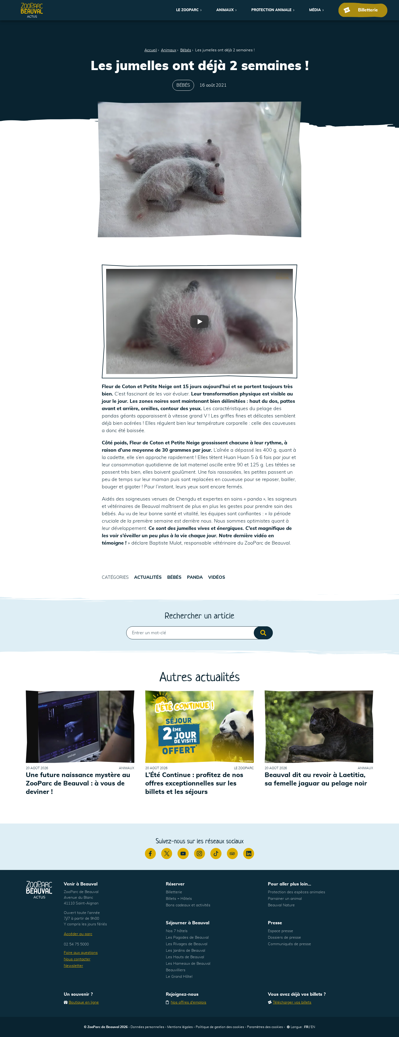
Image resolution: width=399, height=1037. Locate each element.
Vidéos (216, 577)
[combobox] (199, 632)
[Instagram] (199, 853)
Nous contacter (77, 959)
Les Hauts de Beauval (185, 957)
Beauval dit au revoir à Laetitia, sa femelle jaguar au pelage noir (316, 779)
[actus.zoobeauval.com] (32, 10)
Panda (195, 577)
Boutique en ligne (84, 1002)
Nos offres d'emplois (188, 1002)
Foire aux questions (81, 953)
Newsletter (73, 966)
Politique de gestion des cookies (220, 1027)
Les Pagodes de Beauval (187, 937)
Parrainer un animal (285, 899)
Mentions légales (180, 1027)
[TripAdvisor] (232, 853)
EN (313, 1027)
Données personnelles (147, 1027)
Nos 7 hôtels (177, 931)
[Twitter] (166, 853)
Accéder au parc (78, 934)
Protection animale (271, 10)
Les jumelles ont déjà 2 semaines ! (225, 50)
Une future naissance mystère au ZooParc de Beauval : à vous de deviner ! (78, 783)
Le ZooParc (187, 10)
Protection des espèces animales (296, 892)
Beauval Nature (281, 905)
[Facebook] (150, 853)
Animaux (225, 10)
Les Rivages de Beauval (186, 944)
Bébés (185, 50)
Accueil (150, 50)
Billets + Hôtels (179, 899)
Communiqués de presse (289, 944)
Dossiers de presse (284, 937)
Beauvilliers (175, 970)
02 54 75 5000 (76, 944)
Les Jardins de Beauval (185, 951)
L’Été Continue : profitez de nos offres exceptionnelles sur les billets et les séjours (194, 783)
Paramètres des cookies (265, 1027)
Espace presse (280, 931)
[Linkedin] (248, 853)
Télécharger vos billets (292, 1002)
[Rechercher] (263, 632)
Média (315, 10)
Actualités (148, 577)
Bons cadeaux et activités (188, 905)
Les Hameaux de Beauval (188, 964)
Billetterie (174, 892)
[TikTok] (215, 853)
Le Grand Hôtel (179, 977)
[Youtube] (183, 853)
